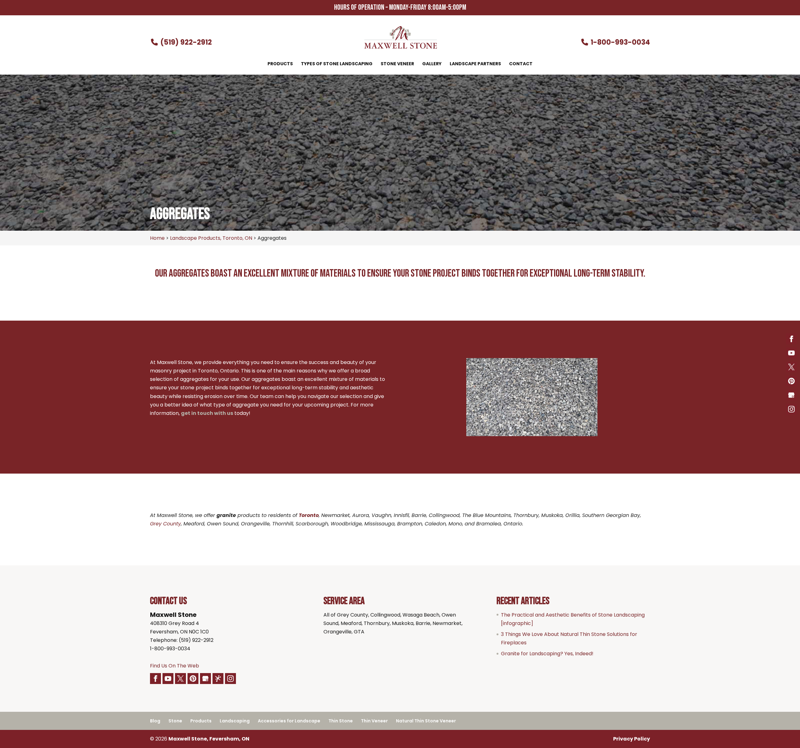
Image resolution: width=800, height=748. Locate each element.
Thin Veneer (374, 721)
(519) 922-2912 (185, 42)
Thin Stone (340, 721)
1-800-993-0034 (619, 42)
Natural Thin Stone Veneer (426, 721)
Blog (155, 721)
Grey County (165, 523)
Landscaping (235, 721)
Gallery (432, 64)
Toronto (309, 515)
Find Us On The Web (174, 665)
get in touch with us (207, 413)
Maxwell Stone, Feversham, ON (208, 738)
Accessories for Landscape (289, 721)
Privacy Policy (631, 738)
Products (280, 64)
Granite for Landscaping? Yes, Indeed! (547, 653)
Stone (175, 721)
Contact (520, 64)
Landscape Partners (475, 64)
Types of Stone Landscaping (336, 64)
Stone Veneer (397, 64)
